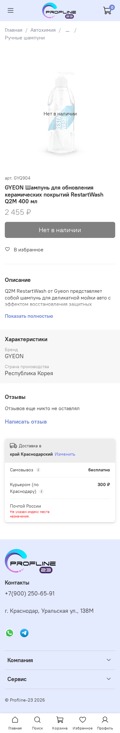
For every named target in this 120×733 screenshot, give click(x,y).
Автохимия (43, 30)
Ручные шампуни (25, 37)
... (67, 30)
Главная (13, 30)
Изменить (65, 454)
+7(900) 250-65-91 (29, 593)
